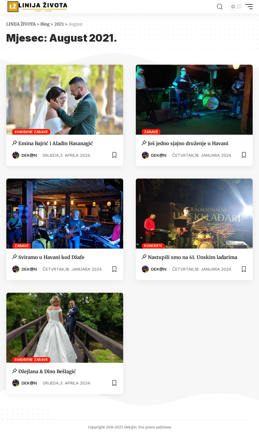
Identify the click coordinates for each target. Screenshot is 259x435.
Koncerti (153, 246)
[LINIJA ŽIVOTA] (37, 6)
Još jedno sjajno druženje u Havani (188, 143)
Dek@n (29, 155)
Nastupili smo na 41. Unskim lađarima (192, 257)
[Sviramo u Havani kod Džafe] (64, 214)
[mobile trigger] (247, 6)
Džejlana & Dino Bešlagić (47, 371)
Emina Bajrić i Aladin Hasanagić (55, 143)
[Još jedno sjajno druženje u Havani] (194, 100)
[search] (219, 7)
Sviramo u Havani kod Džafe (51, 257)
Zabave (151, 132)
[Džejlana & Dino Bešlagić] (64, 328)
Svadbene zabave (31, 132)
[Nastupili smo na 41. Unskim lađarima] (194, 214)
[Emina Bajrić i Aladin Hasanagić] (64, 100)
